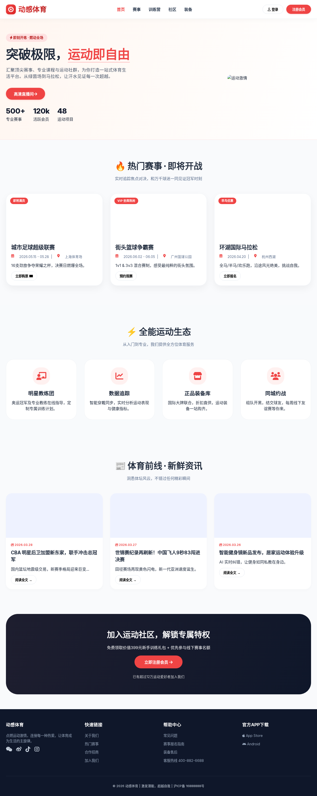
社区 (172, 9)
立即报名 (230, 276)
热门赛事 (92, 744)
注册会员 (298, 9)
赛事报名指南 (173, 744)
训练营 (154, 9)
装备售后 (170, 752)
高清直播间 (24, 94)
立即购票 (22, 276)
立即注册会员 (156, 662)
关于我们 (92, 735)
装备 (188, 9)
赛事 (137, 9)
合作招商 (92, 752)
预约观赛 (126, 276)
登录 (274, 9)
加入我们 (92, 760)
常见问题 (170, 735)
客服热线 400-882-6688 (183, 760)
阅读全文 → (23, 580)
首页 (121, 9)
